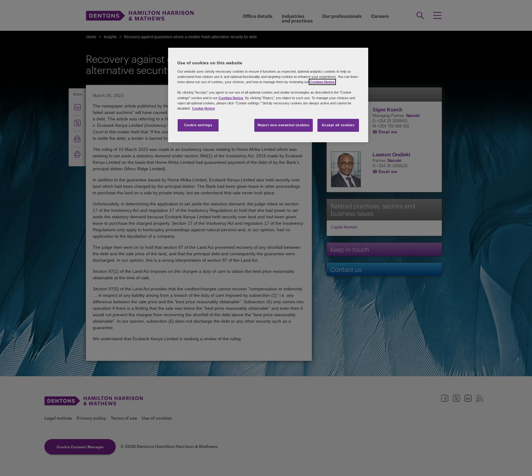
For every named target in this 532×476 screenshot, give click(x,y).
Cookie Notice (203, 108)
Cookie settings (198, 125)
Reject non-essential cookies (283, 125)
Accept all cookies (338, 125)
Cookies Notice (322, 82)
